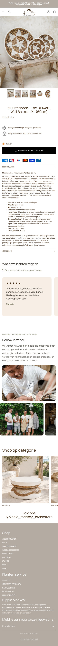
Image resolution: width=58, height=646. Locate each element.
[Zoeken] (9, 12)
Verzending (7, 251)
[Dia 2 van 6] (18, 93)
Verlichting (7, 553)
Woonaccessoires (10, 550)
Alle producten (9, 539)
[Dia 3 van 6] (25, 93)
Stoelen (5, 561)
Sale (4, 568)
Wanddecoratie (9, 546)
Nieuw (4, 542)
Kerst (4, 565)
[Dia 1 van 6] (11, 93)
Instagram (39, 238)
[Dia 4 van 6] (33, 93)
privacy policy (25, 613)
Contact (6, 580)
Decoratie (6, 557)
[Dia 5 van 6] (40, 93)
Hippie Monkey (32, 633)
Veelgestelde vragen (11, 584)
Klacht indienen (9, 595)
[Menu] (3, 12)
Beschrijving (8, 167)
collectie (19, 238)
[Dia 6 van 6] (47, 93)
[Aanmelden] (53, 626)
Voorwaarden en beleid (29, 639)
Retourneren (8, 591)
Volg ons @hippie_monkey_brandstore (29, 515)
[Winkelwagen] (55, 12)
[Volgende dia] (53, 481)
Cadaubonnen (8, 588)
